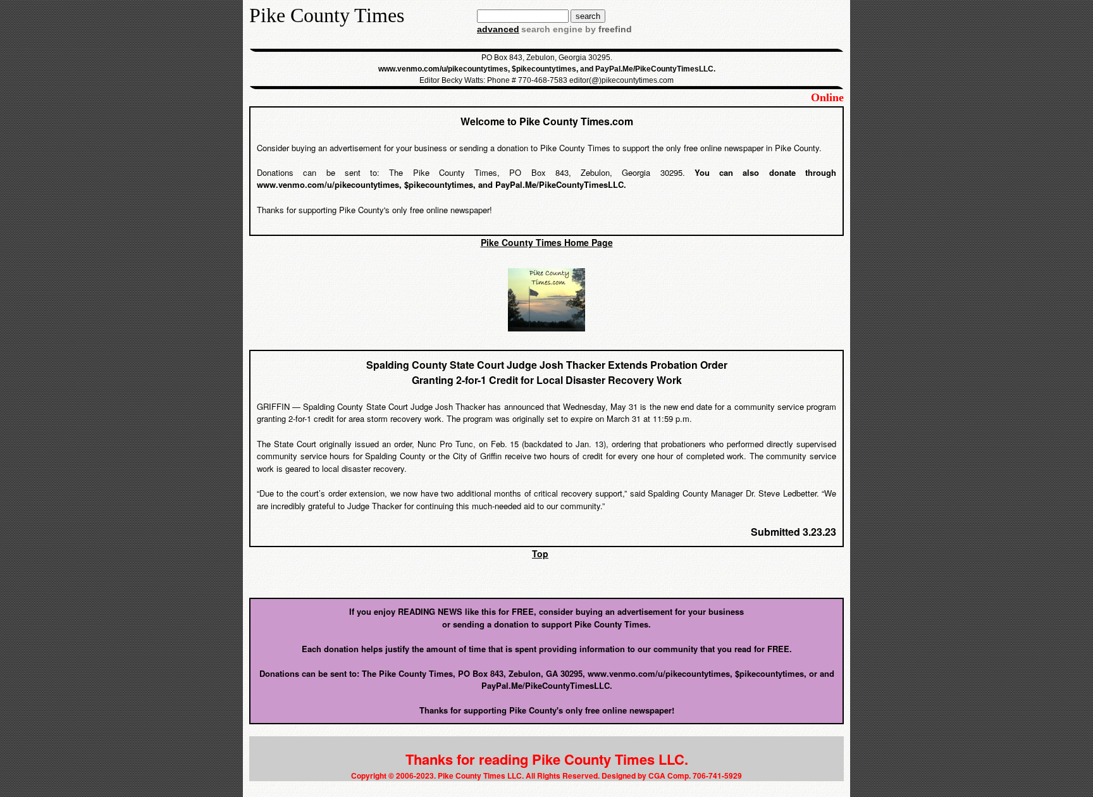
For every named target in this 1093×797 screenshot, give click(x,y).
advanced (498, 29)
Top (540, 553)
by (607, 29)
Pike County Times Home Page (547, 242)
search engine (552, 29)
